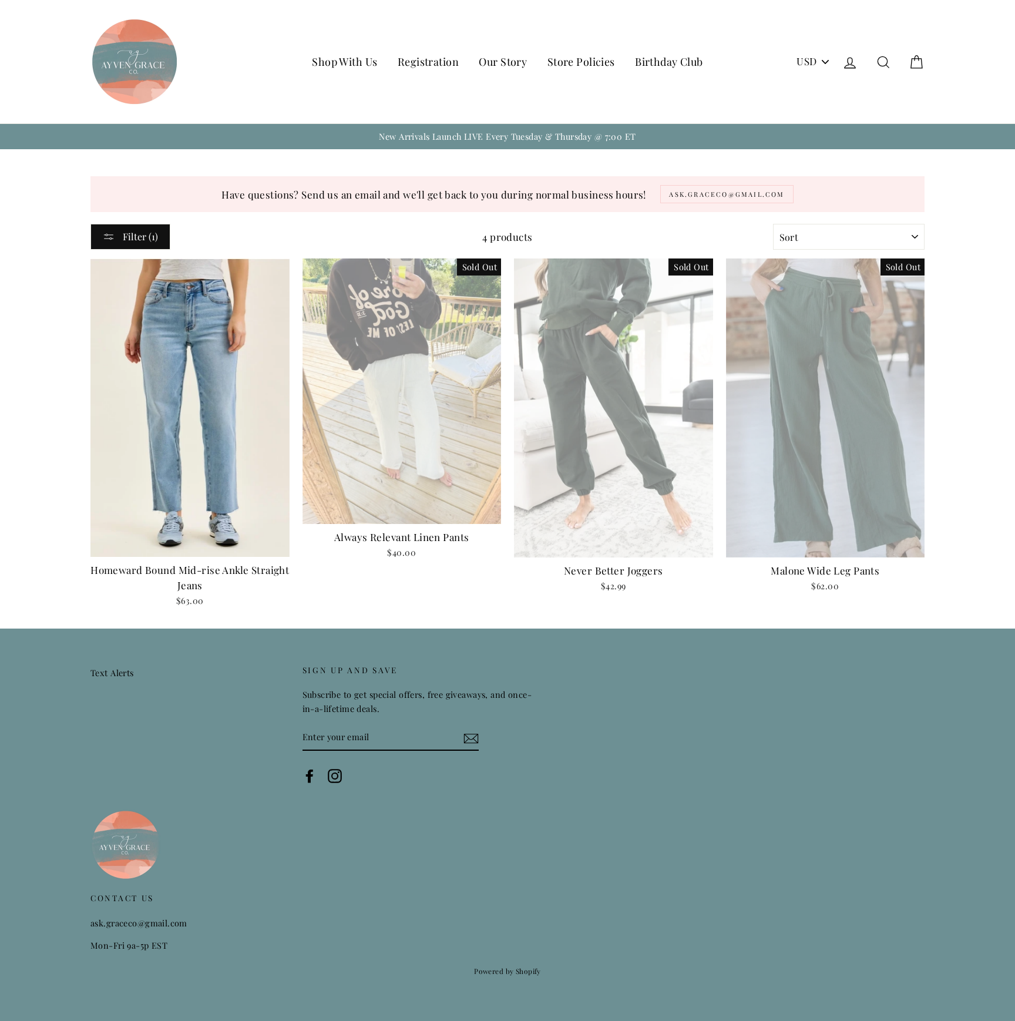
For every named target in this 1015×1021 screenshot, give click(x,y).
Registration (428, 62)
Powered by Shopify (507, 971)
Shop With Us (344, 62)
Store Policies (581, 62)
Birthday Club (669, 62)
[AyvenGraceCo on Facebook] (310, 775)
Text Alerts (112, 673)
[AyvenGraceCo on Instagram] (335, 775)
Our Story (503, 62)
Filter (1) (139, 236)
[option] (507, 136)
